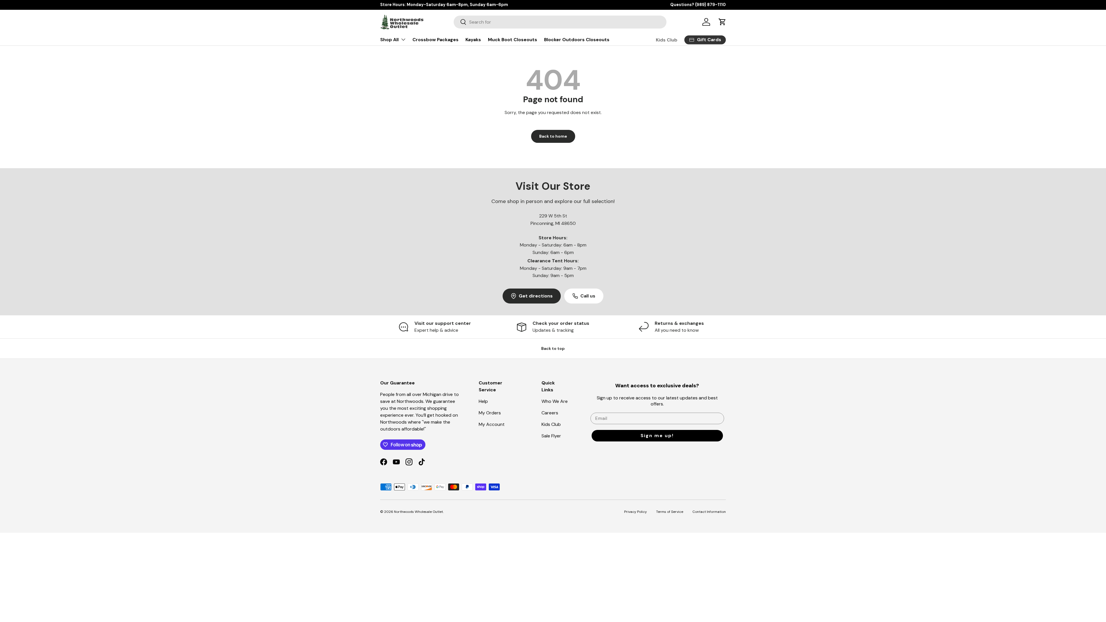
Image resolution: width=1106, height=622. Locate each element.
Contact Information (709, 511)
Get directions (536, 296)
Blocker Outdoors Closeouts (576, 40)
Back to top (553, 348)
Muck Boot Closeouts (512, 40)
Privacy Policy (635, 511)
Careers (549, 413)
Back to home (553, 136)
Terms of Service (669, 511)
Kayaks (473, 40)
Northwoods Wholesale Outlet (418, 511)
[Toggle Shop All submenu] (403, 39)
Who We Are (554, 401)
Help (483, 401)
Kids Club (666, 40)
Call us (587, 296)
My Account (492, 424)
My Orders (490, 413)
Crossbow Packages (435, 40)
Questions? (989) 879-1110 (698, 4)
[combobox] (560, 22)
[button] (722, 22)
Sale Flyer (551, 436)
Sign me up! (657, 436)
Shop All (389, 40)
